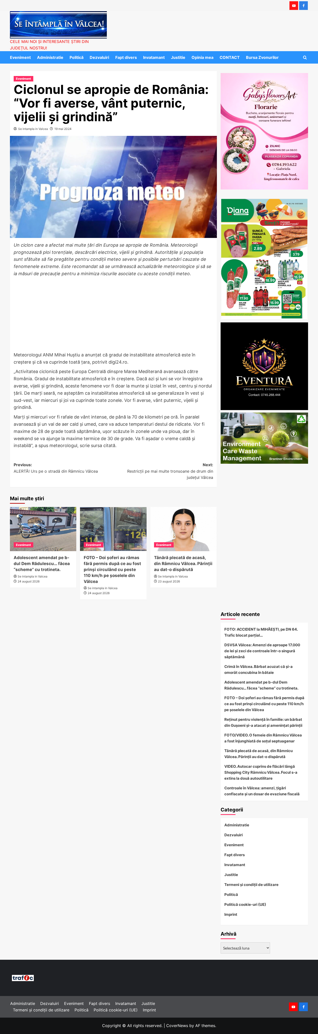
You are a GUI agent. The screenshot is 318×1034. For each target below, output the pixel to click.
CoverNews (177, 1025)
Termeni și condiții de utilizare (251, 884)
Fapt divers (126, 57)
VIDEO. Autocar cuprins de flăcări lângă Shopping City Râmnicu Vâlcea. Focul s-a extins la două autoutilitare (260, 772)
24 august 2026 (29, 581)
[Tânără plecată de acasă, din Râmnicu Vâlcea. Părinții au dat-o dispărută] (183, 529)
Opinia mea (202, 57)
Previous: (56, 468)
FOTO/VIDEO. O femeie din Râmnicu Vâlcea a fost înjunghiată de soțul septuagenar (263, 738)
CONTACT (230, 57)
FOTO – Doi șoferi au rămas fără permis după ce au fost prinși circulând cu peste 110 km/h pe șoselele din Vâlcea (112, 569)
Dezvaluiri (99, 57)
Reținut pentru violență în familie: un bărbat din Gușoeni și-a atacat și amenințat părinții (263, 722)
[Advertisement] (113, 314)
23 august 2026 (169, 581)
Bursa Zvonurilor (262, 57)
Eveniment (20, 57)
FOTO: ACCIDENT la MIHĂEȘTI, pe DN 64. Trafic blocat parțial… (261, 632)
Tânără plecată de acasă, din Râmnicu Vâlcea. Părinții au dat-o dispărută (183, 563)
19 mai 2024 (63, 129)
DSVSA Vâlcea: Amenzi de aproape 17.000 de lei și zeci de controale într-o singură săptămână (262, 651)
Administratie (50, 57)
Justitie (178, 57)
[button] (305, 57)
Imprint (230, 914)
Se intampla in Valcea (33, 129)
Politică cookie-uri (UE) (245, 904)
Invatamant (154, 57)
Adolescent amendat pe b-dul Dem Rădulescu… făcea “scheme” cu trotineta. (42, 563)
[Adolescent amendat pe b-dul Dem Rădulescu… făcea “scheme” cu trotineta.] (43, 529)
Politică (76, 57)
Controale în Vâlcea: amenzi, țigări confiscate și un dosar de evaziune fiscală (262, 791)
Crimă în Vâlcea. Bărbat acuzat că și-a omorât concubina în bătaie (258, 669)
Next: (170, 471)
